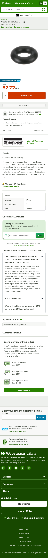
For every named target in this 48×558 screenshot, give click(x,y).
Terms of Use (17, 245)
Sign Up (40, 417)
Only (4, 84)
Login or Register (24, 390)
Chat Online (13, 518)
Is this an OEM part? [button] (13, 298)
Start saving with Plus (17, 431)
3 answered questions (21, 27)
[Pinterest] (29, 468)
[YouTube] (10, 468)
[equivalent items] (21, 319)
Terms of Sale (24, 529)
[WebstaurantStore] (24, 453)
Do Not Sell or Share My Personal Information (24, 545)
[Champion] (13, 142)
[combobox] (24, 9)
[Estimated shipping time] (40, 114)
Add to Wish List (24, 105)
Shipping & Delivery (34, 518)
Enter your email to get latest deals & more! (22, 411)
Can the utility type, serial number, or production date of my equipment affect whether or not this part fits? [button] (22, 259)
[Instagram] (3, 468)
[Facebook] (16, 468)
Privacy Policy (29, 245)
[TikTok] (22, 468)
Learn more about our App (19, 444)
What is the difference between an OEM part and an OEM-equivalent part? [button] (22, 307)
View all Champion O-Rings (35, 142)
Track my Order (24, 511)
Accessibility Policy (24, 541)
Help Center (24, 504)
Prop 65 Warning (9, 186)
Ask (39, 235)
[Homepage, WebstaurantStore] (24, 3)
